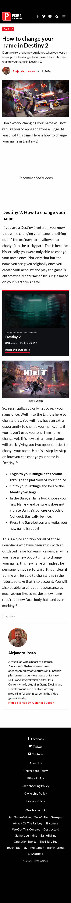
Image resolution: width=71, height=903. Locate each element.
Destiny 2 (10, 616)
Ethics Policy (35, 778)
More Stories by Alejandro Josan (31, 702)
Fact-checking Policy (35, 786)
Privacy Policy (35, 801)
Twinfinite (41, 817)
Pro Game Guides (20, 817)
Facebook (37, 739)
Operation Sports (25, 841)
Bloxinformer (56, 847)
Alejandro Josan (23, 71)
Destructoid (51, 829)
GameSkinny (48, 835)
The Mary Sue (48, 841)
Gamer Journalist (26, 835)
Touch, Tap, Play (16, 847)
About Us (35, 763)
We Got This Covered (26, 829)
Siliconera (51, 823)
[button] (64, 16)
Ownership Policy (35, 793)
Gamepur (57, 817)
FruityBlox (37, 847)
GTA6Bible (35, 853)
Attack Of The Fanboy (27, 823)
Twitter (37, 746)
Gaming (8, 29)
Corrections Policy (35, 770)
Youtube (37, 754)
